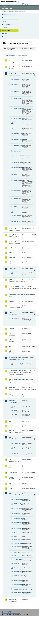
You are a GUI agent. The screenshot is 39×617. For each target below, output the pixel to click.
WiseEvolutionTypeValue (18, 589)
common (12, 257)
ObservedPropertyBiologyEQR (18, 546)
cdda (10, 252)
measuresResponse (18, 145)
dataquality (12, 268)
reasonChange (18, 180)
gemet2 (11, 328)
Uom (15, 555)
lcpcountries (17, 443)
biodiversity (13, 248)
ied (10, 351)
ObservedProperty (18, 543)
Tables (4, 21)
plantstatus (17, 448)
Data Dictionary (15, 11)
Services (4, 33)
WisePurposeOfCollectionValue (18, 592)
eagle (15, 410)
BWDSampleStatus (18, 508)
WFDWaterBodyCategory (18, 584)
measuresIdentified (18, 129)
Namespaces (5, 37)
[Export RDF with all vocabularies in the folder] (34, 75)
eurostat (11, 301)
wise (10, 493)
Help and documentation (8, 14)
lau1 (10, 421)
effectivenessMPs (18, 98)
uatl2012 (16, 415)
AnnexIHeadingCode (18, 364)
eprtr (10, 280)
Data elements (6, 24)
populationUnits (18, 156)
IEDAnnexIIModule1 (15, 357)
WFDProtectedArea (18, 576)
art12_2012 (12, 66)
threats (15, 206)
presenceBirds (18, 162)
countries (16, 91)
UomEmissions (18, 559)
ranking (16, 174)
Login (25, 4)
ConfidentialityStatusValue (18, 522)
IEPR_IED (12, 387)
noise (10, 466)
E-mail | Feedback (7, 611)
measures (16, 123)
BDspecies (17, 79)
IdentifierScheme (18, 533)
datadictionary (14, 262)
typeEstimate (17, 215)
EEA (10, 1)
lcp (10, 437)
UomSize (16, 563)
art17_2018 (12, 241)
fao (10, 306)
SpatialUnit (17, 552)
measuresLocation (18, 133)
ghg (10, 333)
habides (11, 340)
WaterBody (17, 568)
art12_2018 (12, 73)
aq (9, 60)
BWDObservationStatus (18, 499)
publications (13, 472)
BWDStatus (17, 513)
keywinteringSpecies (18, 118)
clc (14, 407)
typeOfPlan (17, 221)
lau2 (10, 426)
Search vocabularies (10, 55)
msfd (10, 459)
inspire (11, 394)
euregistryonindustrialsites (15, 294)
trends (15, 212)
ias (10, 346)
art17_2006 (12, 228)
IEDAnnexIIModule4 (15, 379)
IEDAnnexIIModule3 (15, 371)
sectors (16, 453)
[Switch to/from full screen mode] (28, 4)
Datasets (4, 18)
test (10, 483)
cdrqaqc (16, 84)
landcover (12, 400)
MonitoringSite (18, 539)
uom (10, 488)
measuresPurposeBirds (18, 139)
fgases (11, 312)
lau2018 (11, 430)
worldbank (12, 599)
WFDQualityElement (18, 580)
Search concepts (23, 55)
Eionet (9, 11)
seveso (11, 477)
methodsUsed (17, 151)
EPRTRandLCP (14, 286)
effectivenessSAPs (18, 108)
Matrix (15, 536)
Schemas (4, 27)
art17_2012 (12, 235)
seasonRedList (18, 198)
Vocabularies (6, 30)
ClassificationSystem (18, 518)
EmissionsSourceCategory (18, 528)
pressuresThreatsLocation (18, 167)
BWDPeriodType (18, 504)
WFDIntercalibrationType (18, 571)
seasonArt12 (17, 190)
